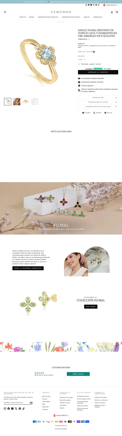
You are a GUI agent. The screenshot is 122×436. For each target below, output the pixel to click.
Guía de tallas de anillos (83, 399)
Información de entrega (66, 397)
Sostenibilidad (46, 401)
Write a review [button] (78, 374)
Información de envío (98, 102)
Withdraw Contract (65, 403)
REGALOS (87, 17)
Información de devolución (98, 106)
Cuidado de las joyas (83, 396)
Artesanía (44, 399)
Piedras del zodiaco (82, 406)
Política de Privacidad (100, 397)
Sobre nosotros (46, 396)
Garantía (62, 408)
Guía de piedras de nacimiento (82, 402)
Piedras (31, 17)
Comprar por (97, 17)
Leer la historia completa (28, 268)
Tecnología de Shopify (61, 429)
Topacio (63, 22)
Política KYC (45, 407)
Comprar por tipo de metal (71, 17)
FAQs (43, 404)
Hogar (58, 22)
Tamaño (81, 56)
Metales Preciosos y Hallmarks (100, 406)
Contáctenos (63, 405)
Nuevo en (22, 17)
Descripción (98, 97)
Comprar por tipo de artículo (48, 17)
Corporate (45, 409)
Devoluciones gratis (65, 400)
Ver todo (90, 306)
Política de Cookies (100, 403)
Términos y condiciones (101, 400)
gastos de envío (95, 45)
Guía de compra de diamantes (82, 409)
